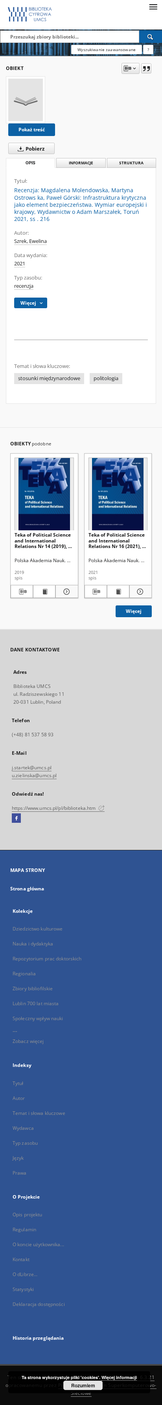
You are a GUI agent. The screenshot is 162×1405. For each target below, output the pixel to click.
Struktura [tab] (131, 163)
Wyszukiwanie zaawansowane (106, 49)
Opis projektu (27, 1214)
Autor (19, 1098)
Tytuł (18, 1083)
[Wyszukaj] (150, 36)
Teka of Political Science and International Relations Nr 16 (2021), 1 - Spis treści (117, 540)
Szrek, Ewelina (30, 241)
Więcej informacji (119, 1377)
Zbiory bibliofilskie (33, 988)
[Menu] (153, 6)
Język (18, 1158)
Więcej (134, 611)
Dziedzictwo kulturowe (38, 928)
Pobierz (34, 148)
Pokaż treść (31, 129)
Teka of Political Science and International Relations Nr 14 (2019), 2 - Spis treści (44, 540)
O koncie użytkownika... (38, 1244)
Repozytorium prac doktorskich (47, 958)
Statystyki (23, 1289)
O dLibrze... (25, 1274)
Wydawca (23, 1128)
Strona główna (27, 888)
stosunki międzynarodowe (49, 378)
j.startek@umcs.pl (32, 767)
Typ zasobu (25, 1143)
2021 (19, 263)
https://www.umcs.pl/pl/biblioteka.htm (54, 808)
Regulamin (24, 1229)
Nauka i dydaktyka (33, 943)
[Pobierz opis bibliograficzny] (22, 592)
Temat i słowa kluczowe (39, 1113)
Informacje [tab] (81, 163)
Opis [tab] (30, 163)
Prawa (20, 1173)
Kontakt (21, 1259)
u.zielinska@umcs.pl (34, 775)
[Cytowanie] (146, 68)
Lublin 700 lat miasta (36, 1003)
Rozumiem (83, 1385)
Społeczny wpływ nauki (38, 1018)
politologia (106, 378)
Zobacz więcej (28, 1041)
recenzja (23, 286)
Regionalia (24, 973)
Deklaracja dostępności (39, 1304)
